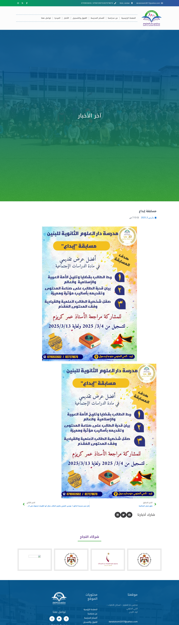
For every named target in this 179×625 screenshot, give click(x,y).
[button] (129, 515)
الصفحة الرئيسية (128, 18)
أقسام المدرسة (97, 18)
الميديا (57, 18)
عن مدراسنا (113, 18)
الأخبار (66, 18)
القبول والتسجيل (80, 18)
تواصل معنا (46, 18)
